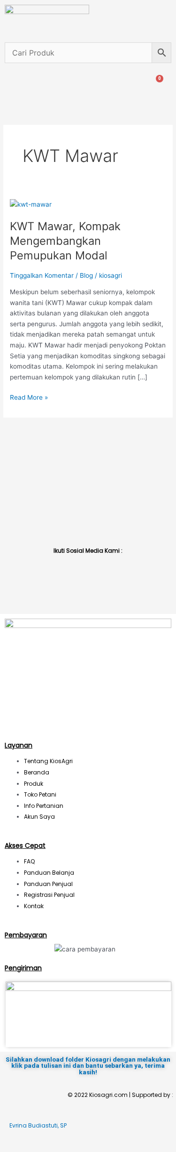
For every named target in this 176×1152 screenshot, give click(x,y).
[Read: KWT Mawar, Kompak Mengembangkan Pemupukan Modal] (31, 204)
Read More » (29, 396)
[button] (8, 83)
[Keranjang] (156, 83)
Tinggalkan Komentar (42, 275)
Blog (86, 275)
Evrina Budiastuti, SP (38, 1125)
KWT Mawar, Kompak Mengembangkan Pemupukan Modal (65, 240)
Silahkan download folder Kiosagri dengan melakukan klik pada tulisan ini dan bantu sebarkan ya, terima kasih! (88, 1065)
